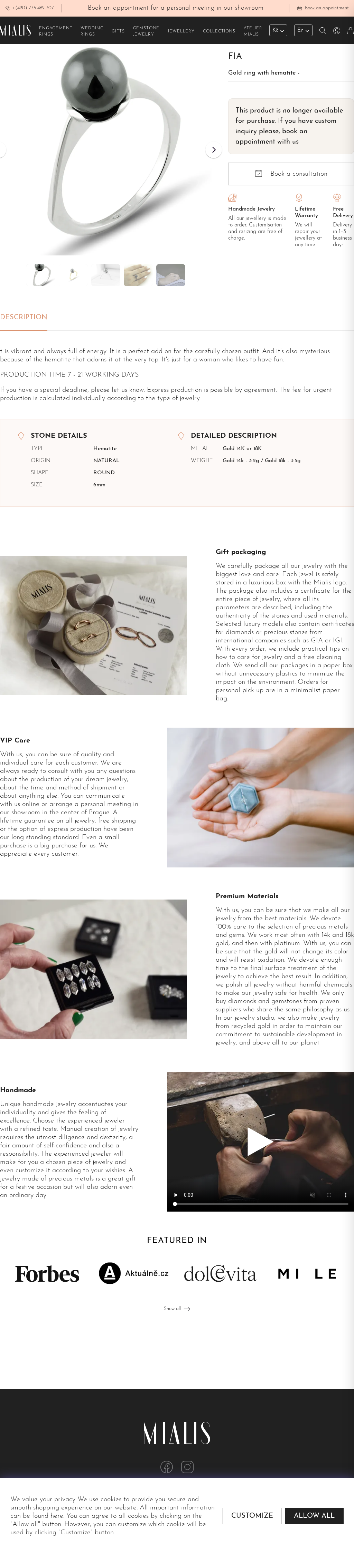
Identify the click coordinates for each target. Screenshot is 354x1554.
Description (23, 317)
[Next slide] (213, 150)
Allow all (314, 1516)
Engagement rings (55, 31)
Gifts (118, 31)
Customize (252, 1516)
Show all (172, 1308)
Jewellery (181, 31)
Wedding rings (92, 31)
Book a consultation (298, 174)
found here (47, 1516)
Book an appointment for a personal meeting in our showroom (175, 8)
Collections (219, 31)
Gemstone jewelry (146, 31)
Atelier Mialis (253, 31)
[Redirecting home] (15, 30)
